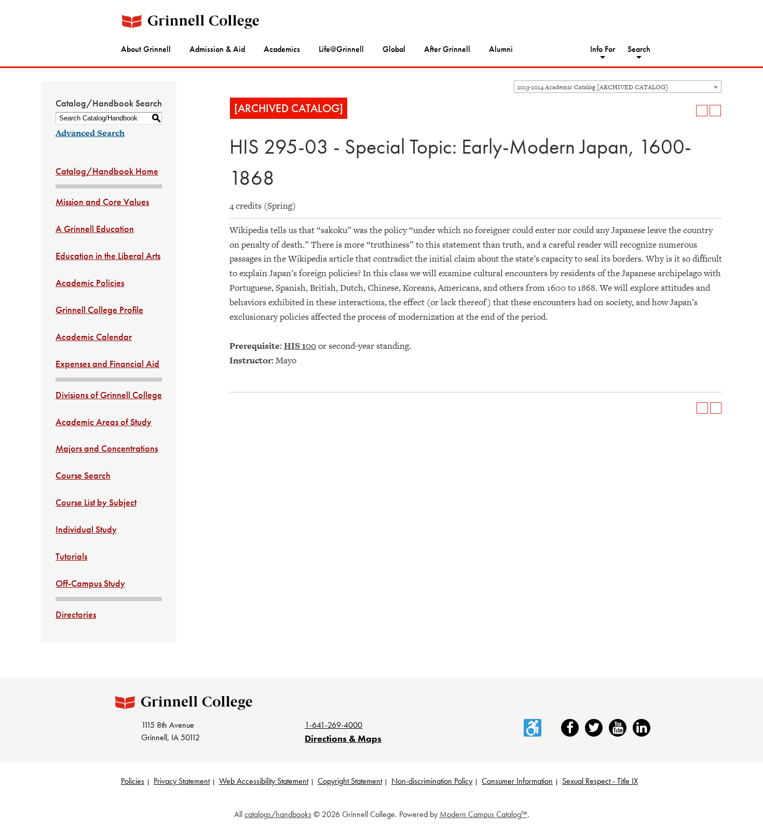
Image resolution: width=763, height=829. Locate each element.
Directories (76, 614)
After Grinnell (447, 49)
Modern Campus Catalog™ (483, 814)
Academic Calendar (94, 337)
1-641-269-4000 (333, 724)
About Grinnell (146, 49)
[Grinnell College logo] (190, 21)
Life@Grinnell (341, 49)
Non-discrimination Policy (431, 781)
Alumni (501, 49)
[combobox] (617, 86)
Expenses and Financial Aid (107, 364)
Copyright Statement (350, 781)
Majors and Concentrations (107, 448)
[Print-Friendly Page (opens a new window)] (701, 110)
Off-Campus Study (90, 583)
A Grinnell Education (95, 229)
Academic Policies (90, 283)
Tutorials (71, 556)
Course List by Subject (96, 502)
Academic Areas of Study (104, 422)
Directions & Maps (343, 738)
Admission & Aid (217, 49)
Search (639, 49)
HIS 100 (300, 345)
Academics (282, 49)
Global (394, 49)
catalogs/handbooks (277, 814)
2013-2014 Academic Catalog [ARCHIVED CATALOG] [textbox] (592, 87)
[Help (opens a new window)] (715, 110)
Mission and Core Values (102, 202)
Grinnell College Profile (99, 310)
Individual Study (86, 529)
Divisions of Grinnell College (109, 395)
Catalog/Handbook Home (107, 171)
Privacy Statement (182, 781)
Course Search (83, 475)
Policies (132, 781)
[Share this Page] (688, 110)
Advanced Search (90, 133)
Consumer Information (517, 781)
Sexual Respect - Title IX (600, 781)
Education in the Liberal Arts (108, 256)
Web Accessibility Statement (263, 781)
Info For (602, 49)
